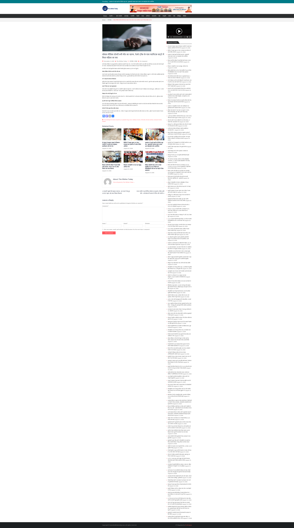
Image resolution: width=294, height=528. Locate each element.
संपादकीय (154, 16)
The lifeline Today (122, 61)
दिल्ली (138, 16)
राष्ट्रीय (111, 16)
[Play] (168, 37)
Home (105, 16)
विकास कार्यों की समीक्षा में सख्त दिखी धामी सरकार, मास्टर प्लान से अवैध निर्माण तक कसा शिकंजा (130, 1)
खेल (159, 16)
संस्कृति (164, 16)
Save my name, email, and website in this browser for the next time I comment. (127, 229)
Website (147, 223)
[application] (179, 31)
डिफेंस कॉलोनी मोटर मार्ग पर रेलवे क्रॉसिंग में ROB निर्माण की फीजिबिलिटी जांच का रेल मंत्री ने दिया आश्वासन (154, 167)
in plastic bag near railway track (130, 119)
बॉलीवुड (179, 16)
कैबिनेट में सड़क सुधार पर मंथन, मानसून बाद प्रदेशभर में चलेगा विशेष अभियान (132, 144)
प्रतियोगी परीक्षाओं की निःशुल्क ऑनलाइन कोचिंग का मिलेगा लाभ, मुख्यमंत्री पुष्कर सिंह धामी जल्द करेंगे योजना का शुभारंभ (179, 508)
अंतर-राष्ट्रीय (119, 16)
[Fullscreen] (190, 37)
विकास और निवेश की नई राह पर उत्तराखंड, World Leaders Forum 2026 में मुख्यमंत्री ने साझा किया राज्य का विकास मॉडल (179, 166)
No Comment (143, 61)
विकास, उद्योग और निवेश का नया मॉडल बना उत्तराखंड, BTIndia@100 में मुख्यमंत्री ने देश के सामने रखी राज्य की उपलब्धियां (179, 172)
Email (126, 223)
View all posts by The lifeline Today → (124, 182)
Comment (105, 206)
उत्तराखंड (126, 16)
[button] (179, 31)
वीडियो (184, 16)
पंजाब (142, 16)
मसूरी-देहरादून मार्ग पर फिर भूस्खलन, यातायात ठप (178, 150)
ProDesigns (188, 525)
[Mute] (187, 37)
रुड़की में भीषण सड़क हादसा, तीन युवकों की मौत (177, 146)
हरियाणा (148, 16)
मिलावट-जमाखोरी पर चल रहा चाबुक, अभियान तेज (133, 166)
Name (104, 223)
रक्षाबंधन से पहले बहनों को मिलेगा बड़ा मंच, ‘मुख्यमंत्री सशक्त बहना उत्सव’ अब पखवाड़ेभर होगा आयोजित (154, 144)
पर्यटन (169, 16)
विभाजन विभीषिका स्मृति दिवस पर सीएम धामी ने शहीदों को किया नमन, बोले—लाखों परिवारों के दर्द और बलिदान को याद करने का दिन (179, 408)
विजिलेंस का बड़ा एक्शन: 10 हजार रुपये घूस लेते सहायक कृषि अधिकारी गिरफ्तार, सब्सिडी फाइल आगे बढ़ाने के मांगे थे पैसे (179, 286)
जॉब (174, 16)
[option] (132, 1)
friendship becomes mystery (112, 119)
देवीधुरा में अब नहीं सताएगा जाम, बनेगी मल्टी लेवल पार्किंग (179, 262)
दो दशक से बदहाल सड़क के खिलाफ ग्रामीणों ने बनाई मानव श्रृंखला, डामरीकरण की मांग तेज (111, 144)
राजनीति (132, 16)
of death (142, 119)
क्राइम (135, 61)
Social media (149, 119)
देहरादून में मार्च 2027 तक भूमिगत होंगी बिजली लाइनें (178, 155)
